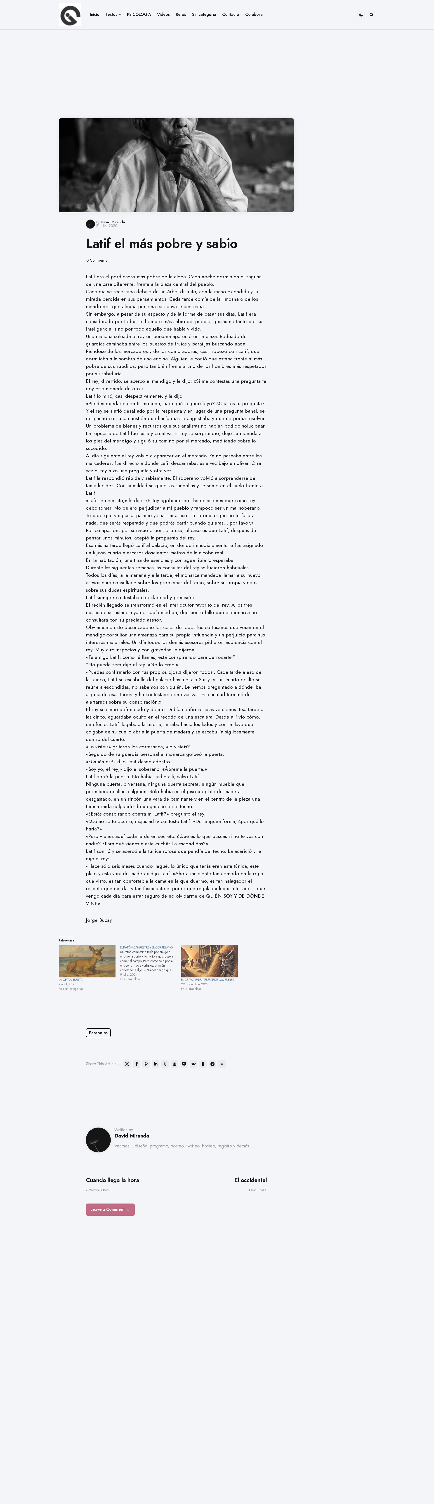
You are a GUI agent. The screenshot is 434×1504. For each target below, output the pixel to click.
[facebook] (136, 1064)
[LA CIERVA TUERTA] (87, 961)
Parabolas (98, 1033)
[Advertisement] (217, 70)
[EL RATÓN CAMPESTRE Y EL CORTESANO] (150, 963)
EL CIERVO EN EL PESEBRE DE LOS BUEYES (207, 979)
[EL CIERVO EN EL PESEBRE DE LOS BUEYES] (209, 961)
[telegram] (212, 1064)
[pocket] (184, 1064)
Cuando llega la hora (112, 1180)
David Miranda (113, 222)
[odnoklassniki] (203, 1064)
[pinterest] (146, 1064)
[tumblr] (165, 1064)
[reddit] (174, 1064)
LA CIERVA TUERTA (70, 979)
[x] (127, 1064)
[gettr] (222, 1064)
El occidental (250, 1180)
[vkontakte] (193, 1064)
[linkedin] (155, 1064)
